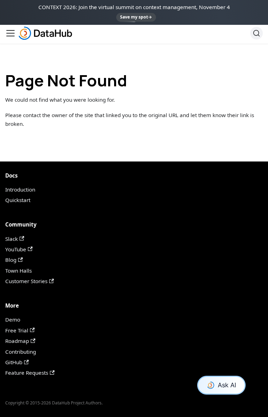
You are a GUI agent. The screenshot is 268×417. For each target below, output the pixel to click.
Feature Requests (26, 372)
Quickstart (17, 199)
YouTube (15, 249)
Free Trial (16, 330)
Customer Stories (26, 281)
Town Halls (18, 270)
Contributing (20, 351)
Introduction (20, 189)
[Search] (256, 33)
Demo (12, 319)
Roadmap (17, 340)
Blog (10, 259)
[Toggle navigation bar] (10, 33)
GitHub (13, 362)
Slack (11, 238)
